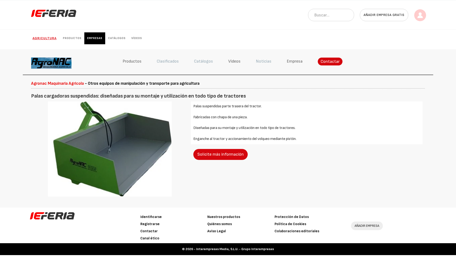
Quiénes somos (219, 224)
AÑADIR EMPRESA (367, 226)
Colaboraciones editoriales (297, 231)
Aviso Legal (216, 231)
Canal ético (149, 238)
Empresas (94, 38)
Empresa (295, 61)
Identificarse (151, 217)
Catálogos (117, 38)
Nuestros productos (223, 217)
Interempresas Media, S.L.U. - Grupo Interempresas (235, 249)
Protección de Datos (292, 217)
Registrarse (150, 224)
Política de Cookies (290, 224)
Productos (72, 38)
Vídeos (136, 38)
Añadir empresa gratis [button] (384, 15)
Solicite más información (220, 154)
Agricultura (45, 38)
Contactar (330, 61)
